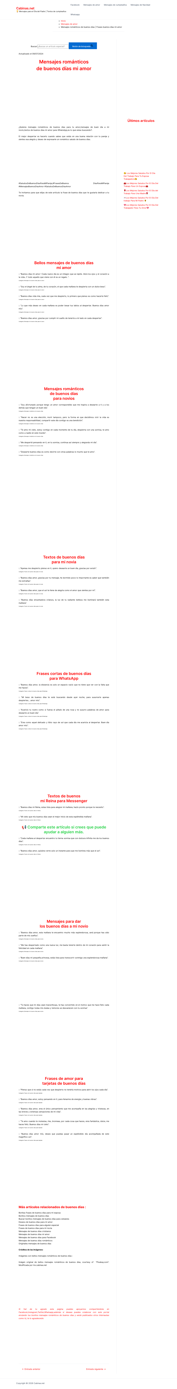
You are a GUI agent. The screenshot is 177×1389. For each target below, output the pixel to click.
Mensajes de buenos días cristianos (35, 1231)
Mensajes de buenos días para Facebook (37, 1237)
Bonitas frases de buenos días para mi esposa (40, 1213)
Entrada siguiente (96, 1369)
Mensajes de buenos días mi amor (34, 1234)
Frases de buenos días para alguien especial (39, 1225)
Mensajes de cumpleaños (115, 5)
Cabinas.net (25, 8)
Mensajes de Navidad (140, 5)
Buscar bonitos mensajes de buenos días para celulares (44, 1219)
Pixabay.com (102, 1262)
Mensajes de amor (91, 5)
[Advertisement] (64, 161)
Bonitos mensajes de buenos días (34, 1216)
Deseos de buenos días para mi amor (36, 1222)
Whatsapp (75, 14)
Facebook (75, 5)
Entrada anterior (31, 1369)
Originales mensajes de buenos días (35, 1243)
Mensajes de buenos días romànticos (35, 1240)
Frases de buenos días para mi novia (35, 1228)
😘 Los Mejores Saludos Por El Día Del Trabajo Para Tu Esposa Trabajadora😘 (139, 176)
